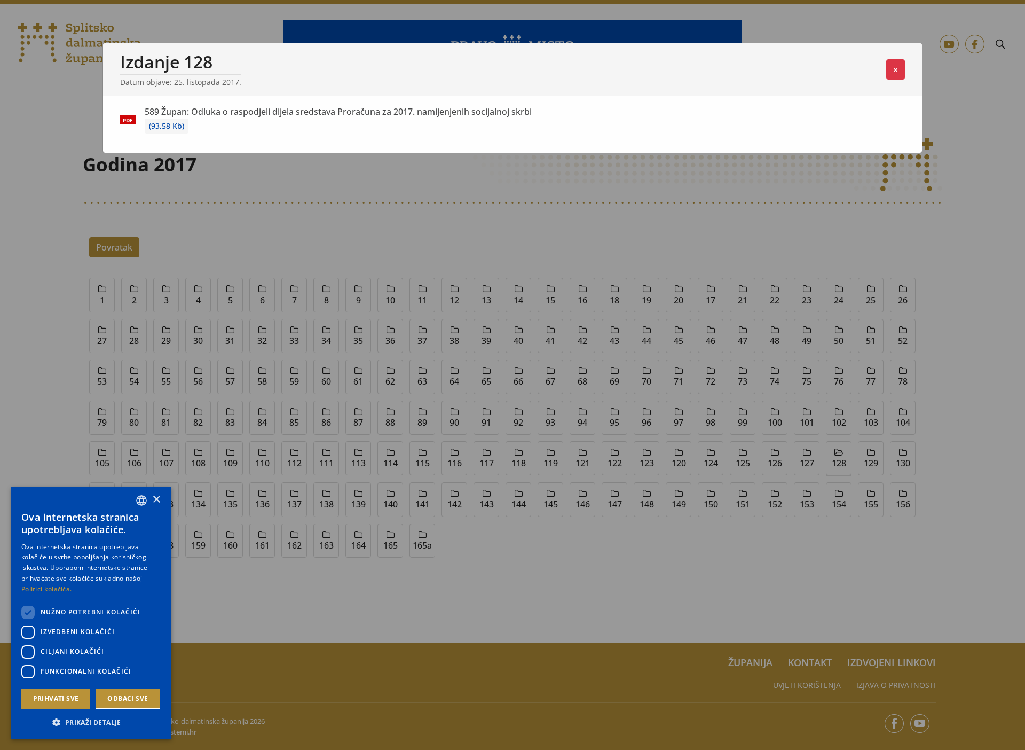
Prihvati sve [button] (56, 698)
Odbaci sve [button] (127, 698)
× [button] (156, 500)
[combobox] (141, 500)
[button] (90, 722)
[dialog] (91, 613)
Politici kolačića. (46, 588)
